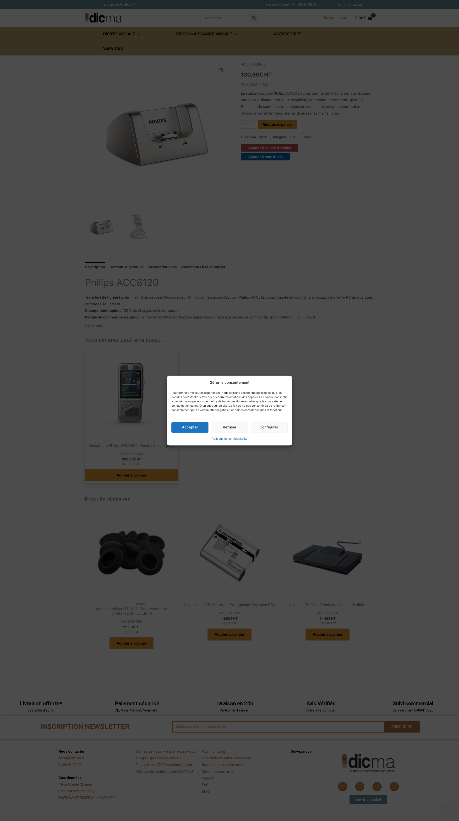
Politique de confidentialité (229, 438)
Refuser (229, 427)
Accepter (190, 427)
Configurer (269, 427)
